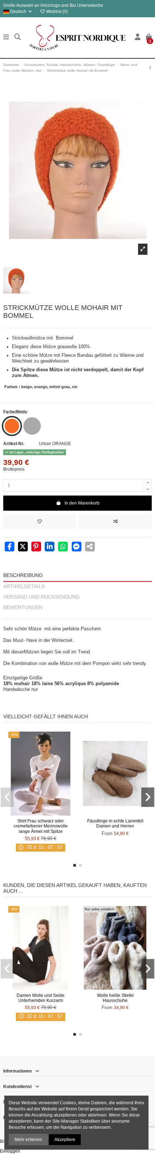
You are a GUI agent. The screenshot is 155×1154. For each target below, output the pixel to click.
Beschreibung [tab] (23, 575)
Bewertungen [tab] (23, 607)
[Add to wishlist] (39, 521)
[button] (74, 865)
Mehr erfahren (28, 1139)
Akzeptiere (64, 1139)
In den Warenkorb (82, 503)
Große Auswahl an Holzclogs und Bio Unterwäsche (53, 5)
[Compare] (40, 813)
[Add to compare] (115, 521)
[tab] (77, 616)
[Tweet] (23, 547)
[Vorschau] (49, 813)
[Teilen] (9, 547)
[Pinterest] (36, 547)
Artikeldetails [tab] (24, 586)
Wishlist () (56, 11)
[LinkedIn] (49, 547)
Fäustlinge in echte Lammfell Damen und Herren (115, 823)
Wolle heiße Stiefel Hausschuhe (115, 998)
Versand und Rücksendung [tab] (41, 597)
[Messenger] (76, 547)
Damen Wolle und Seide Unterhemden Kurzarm (41, 998)
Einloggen (10, 1151)
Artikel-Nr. (13, 443)
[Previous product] (150, 67)
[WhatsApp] (63, 547)
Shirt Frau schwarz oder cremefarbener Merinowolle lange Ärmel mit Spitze (41, 826)
